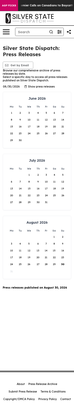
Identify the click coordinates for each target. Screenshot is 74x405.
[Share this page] (68, 31)
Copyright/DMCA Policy (19, 399)
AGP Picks (9, 5)
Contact (65, 399)
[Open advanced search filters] (59, 32)
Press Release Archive (42, 384)
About (21, 384)
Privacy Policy (47, 399)
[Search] (51, 32)
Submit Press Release (23, 391)
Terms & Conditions (53, 391)
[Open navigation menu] (6, 31)
